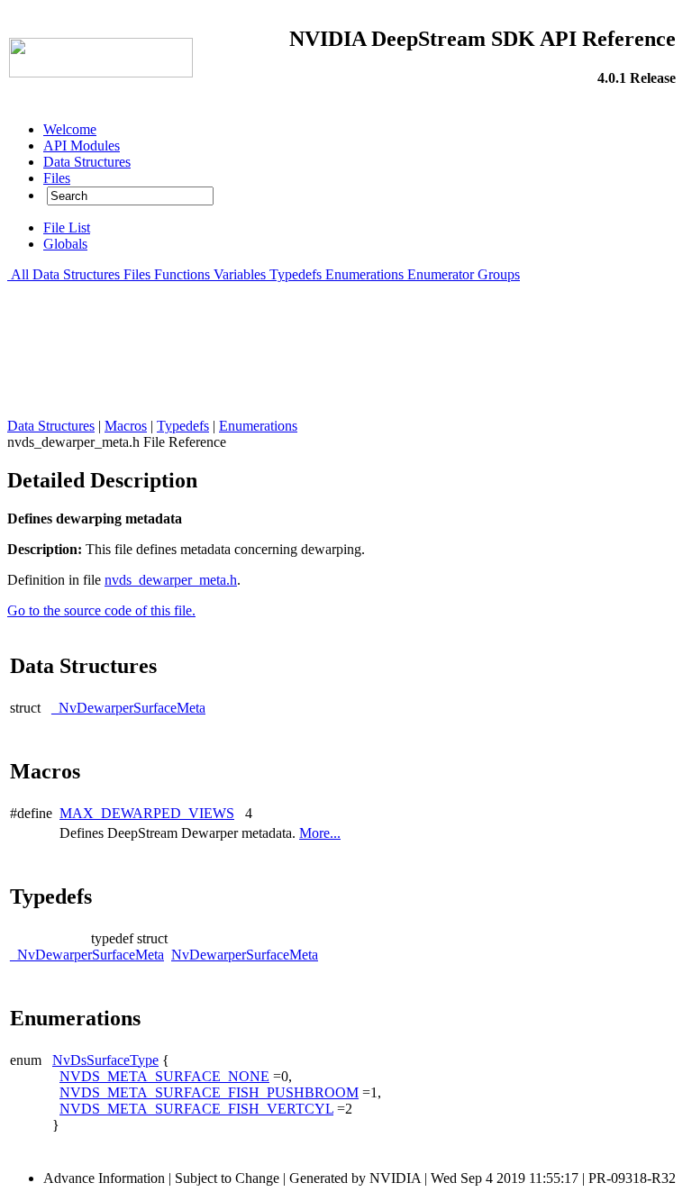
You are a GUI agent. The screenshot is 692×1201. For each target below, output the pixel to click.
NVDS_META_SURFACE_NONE (164, 1076)
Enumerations (364, 274)
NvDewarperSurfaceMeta (244, 954)
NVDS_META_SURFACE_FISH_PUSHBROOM (209, 1092)
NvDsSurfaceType (105, 1060)
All (20, 274)
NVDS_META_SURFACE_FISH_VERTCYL (196, 1108)
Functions (182, 274)
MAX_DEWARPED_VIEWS (146, 813)
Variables (240, 274)
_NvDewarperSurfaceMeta (128, 707)
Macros (126, 425)
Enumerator (440, 274)
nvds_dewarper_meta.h (171, 579)
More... (320, 833)
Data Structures (76, 274)
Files (136, 274)
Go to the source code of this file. (101, 610)
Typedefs (295, 274)
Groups (499, 274)
